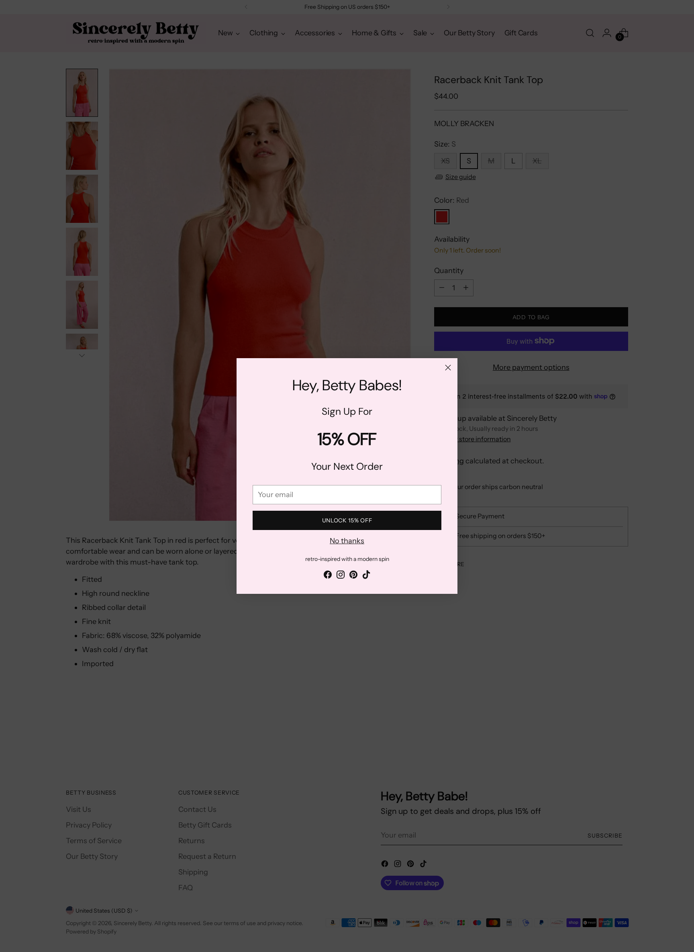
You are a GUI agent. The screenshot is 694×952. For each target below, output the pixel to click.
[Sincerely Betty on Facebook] (328, 576)
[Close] (448, 367)
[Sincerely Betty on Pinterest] (353, 576)
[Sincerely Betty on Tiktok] (366, 576)
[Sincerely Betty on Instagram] (340, 576)
